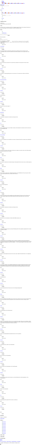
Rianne (1, 168)
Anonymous (1, 90)
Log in (3, 8)
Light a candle (2, 436)
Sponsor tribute (2, 418)
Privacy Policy (4, 441)
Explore (3, 1)
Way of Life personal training (3, 79)
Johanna (1, 305)
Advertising (18, 441)
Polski (4, 2)
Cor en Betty (1, 145)
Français (13, 3)
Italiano (17, 3)
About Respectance (14, 441)
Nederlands (20, 3)
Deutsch (7, 3)
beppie (1, 157)
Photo (1, 41)
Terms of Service (9, 441)
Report (3, 49)
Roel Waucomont (2, 112)
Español (10, 3)
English (4, 3)
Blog (1, 441)
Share (8, 35)
